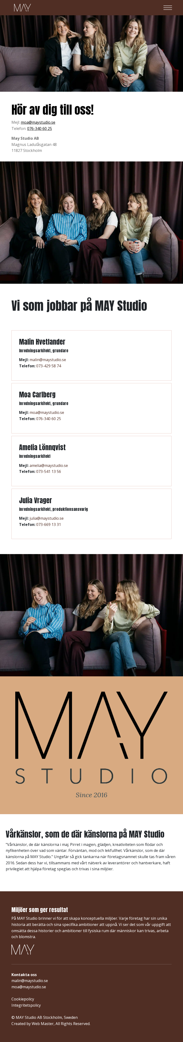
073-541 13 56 (48, 471)
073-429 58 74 (48, 366)
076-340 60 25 (39, 128)
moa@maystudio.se (38, 122)
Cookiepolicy (22, 999)
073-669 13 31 (48, 524)
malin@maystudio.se (48, 359)
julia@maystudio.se (47, 518)
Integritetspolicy (26, 1005)
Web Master (43, 1023)
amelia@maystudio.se (49, 465)
